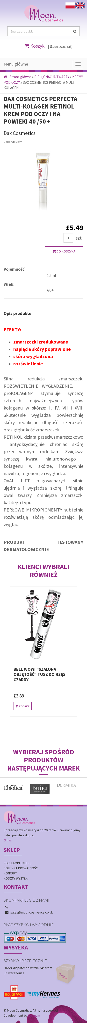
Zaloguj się (62, 46)
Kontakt (10, 873)
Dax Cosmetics (20, 133)
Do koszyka (65, 251)
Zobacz (23, 706)
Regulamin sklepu (17, 863)
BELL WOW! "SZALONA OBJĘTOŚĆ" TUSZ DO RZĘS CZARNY (39, 674)
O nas (8, 840)
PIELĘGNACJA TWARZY (51, 77)
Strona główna (20, 77)
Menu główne (16, 64)
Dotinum (34, 1015)
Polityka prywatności (21, 868)
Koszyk (36, 46)
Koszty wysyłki (16, 878)
